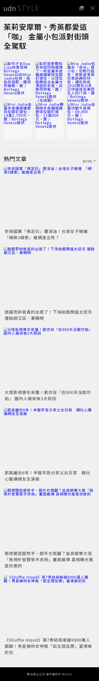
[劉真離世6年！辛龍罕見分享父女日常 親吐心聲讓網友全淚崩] (49, 438)
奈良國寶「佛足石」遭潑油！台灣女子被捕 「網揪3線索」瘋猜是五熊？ (48, 234)
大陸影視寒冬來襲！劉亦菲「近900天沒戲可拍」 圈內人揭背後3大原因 (48, 395)
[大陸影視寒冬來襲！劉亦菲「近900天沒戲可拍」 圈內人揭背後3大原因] (49, 358)
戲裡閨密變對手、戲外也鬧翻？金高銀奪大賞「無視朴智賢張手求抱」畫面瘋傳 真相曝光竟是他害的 (49, 559)
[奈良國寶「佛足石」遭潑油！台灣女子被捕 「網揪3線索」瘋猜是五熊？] (49, 197)
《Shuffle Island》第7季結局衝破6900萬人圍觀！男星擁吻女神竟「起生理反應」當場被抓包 (48, 646)
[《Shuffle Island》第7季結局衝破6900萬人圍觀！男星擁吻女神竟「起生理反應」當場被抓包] (49, 605)
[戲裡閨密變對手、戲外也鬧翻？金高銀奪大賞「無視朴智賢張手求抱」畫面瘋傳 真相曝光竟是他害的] (49, 518)
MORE (88, 161)
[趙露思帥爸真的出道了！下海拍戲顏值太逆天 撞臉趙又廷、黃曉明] (49, 277)
